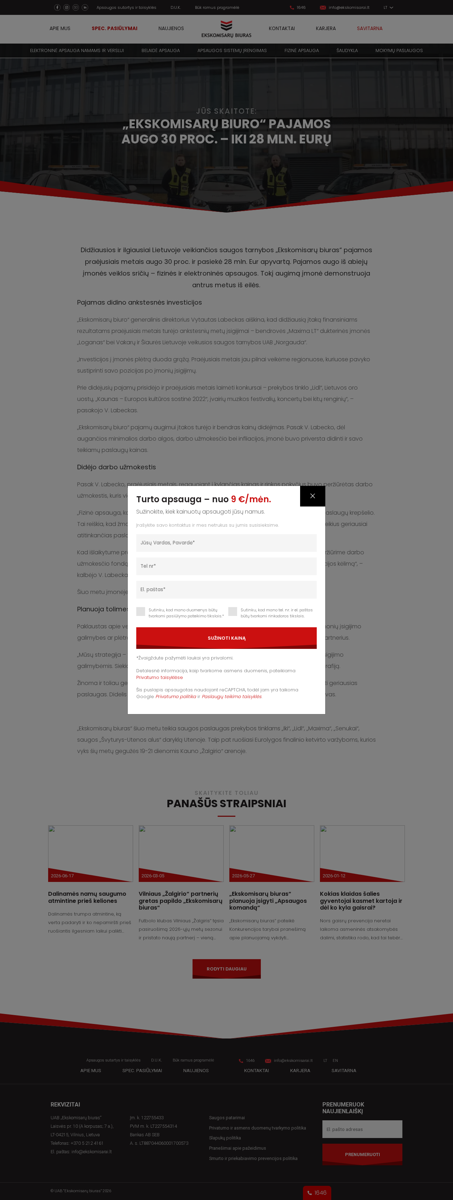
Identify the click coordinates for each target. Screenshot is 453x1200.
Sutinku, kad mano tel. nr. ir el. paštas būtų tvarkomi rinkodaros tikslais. (277, 613)
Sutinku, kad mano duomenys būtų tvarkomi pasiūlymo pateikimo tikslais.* (186, 613)
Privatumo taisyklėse (159, 677)
